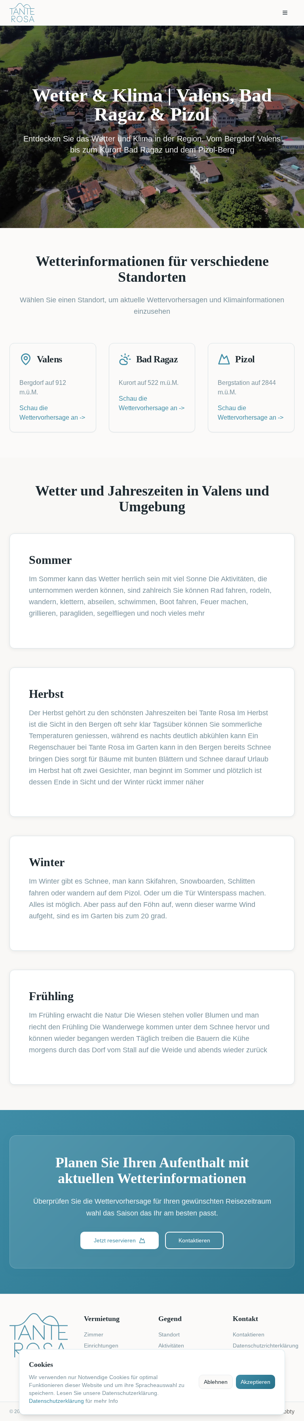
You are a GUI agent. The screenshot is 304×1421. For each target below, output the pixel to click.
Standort (169, 1334)
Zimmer (93, 1334)
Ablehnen (216, 1382)
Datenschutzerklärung (56, 1401)
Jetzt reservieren (115, 1240)
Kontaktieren (194, 1240)
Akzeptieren (255, 1382)
